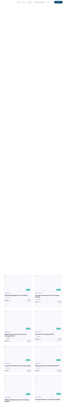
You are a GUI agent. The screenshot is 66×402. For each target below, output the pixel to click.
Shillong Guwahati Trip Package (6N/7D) (47, 365)
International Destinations (39, 2)
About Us (24, 2)
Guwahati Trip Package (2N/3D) (44, 334)
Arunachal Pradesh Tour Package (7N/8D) (47, 399)
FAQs (48, 2)
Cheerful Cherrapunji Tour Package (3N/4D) (18, 365)
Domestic (30, 2)
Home (18, 2)
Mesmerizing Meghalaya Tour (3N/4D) (16, 295)
